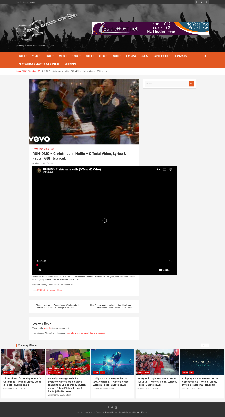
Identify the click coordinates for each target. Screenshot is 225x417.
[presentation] (203, 345)
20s (11, 372)
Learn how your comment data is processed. (86, 333)
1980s (62, 56)
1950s (22, 56)
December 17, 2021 (56, 395)
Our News (131, 56)
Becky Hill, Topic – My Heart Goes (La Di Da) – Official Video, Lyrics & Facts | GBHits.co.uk (157, 381)
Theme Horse (111, 412)
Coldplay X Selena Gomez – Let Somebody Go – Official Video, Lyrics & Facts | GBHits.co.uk (200, 381)
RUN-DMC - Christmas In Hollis (49, 290)
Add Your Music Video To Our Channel (39, 64)
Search (191, 83)
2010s (102, 56)
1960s (35, 56)
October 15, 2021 (145, 388)
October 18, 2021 (100, 388)
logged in (48, 328)
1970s (49, 56)
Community (181, 56)
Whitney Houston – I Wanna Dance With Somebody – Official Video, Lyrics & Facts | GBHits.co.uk (57, 306)
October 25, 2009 (39, 163)
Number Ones (161, 56)
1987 (41, 149)
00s (50, 369)
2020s (116, 56)
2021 (62, 369)
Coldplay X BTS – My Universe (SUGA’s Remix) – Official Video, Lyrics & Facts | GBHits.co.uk (111, 381)
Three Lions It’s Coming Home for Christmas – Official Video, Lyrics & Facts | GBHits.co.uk (22, 381)
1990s (75, 56)
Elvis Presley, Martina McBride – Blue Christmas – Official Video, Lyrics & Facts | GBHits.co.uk (111, 306)
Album (145, 56)
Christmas (70, 64)
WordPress (142, 412)
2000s (89, 56)
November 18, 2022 (11, 388)
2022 (6, 372)
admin (50, 163)
